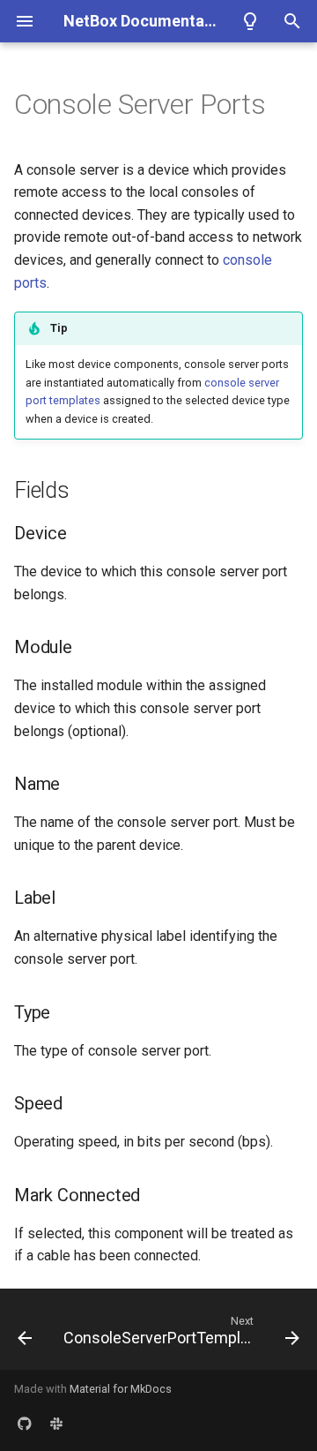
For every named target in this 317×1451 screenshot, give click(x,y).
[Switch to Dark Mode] (250, 21)
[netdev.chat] (56, 1423)
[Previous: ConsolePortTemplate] (25, 1334)
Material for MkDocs (121, 1388)
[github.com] (25, 1423)
